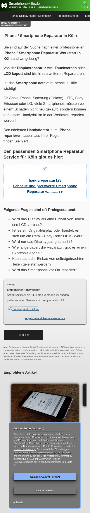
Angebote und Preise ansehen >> (45, 318)
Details (19, 502)
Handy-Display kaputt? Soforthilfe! (30, 15)
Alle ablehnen (44, 490)
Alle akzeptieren (45, 476)
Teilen (23, 335)
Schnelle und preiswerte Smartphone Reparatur (45, 186)
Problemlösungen (68, 15)
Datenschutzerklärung (25, 449)
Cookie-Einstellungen (40, 452)
